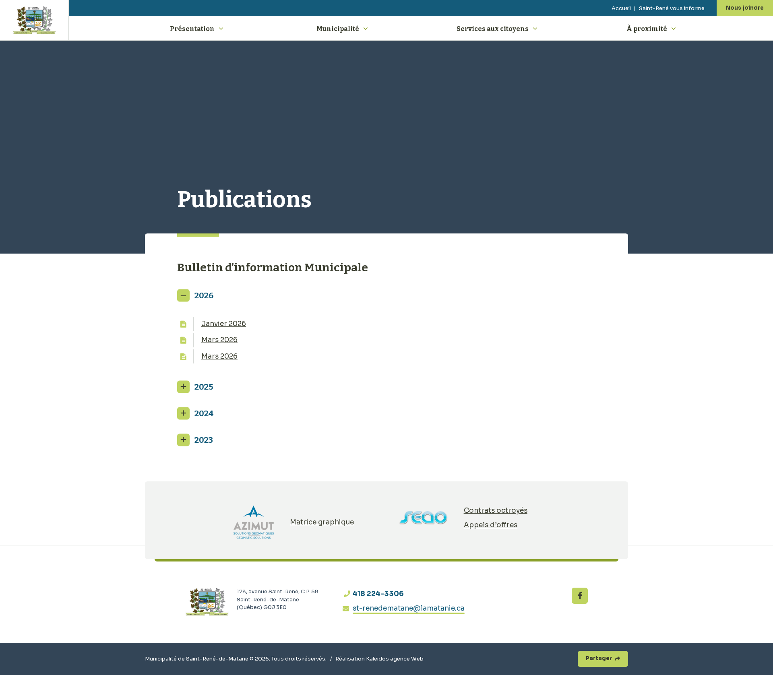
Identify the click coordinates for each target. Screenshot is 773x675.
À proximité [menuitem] (646, 29)
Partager (599, 658)
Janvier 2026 (223, 324)
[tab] (386, 295)
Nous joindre (745, 7)
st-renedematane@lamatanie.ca (409, 608)
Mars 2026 (219, 340)
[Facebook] (580, 596)
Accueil (621, 8)
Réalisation (379, 658)
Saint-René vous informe (672, 8)
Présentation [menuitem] (192, 29)
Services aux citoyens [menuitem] (493, 29)
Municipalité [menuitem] (337, 29)
